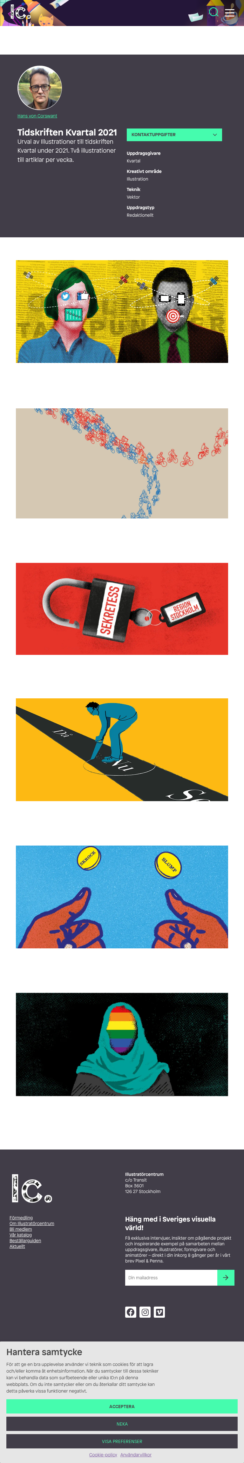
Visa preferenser (122, 1441)
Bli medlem (21, 1229)
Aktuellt (17, 1246)
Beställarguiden (25, 1241)
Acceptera (122, 1406)
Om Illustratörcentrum (32, 1224)
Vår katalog (21, 1235)
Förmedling (21, 1218)
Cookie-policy (103, 1455)
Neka (122, 1424)
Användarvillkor (136, 1455)
